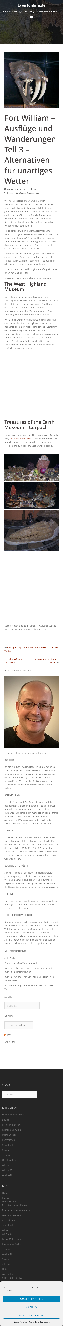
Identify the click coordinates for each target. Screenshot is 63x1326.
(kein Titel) (9, 958)
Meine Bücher (9, 1134)
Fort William (32, 647)
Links (4, 1269)
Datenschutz (34, 1322)
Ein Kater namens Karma (14, 1205)
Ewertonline (15, 1035)
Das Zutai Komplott (11, 1215)
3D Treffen (27, 848)
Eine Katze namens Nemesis (16, 1210)
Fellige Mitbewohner (18, 915)
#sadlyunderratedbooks (14, 1114)
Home (5, 1193)
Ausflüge (11, 647)
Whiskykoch (42, 851)
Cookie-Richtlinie (20, 1322)
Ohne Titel (9, 1041)
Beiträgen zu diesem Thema (22, 844)
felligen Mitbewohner (14, 925)
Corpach (21, 647)
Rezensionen (8, 1139)
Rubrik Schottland (23, 816)
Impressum (45, 1322)
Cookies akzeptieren (31, 1299)
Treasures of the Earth (20, 438)
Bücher (9, 760)
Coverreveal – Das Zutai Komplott (20, 963)
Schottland (20, 193)
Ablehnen (31, 1307)
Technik (9, 894)
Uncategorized (32, 193)
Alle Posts (7, 1264)
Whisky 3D (7, 1170)
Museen (43, 647)
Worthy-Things (9, 1175)
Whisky (8, 830)
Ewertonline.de (31, 5)
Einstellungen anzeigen (32, 1315)
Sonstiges (7, 1150)
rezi (35, 189)
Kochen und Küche (16, 865)
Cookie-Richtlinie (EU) (12, 1277)
